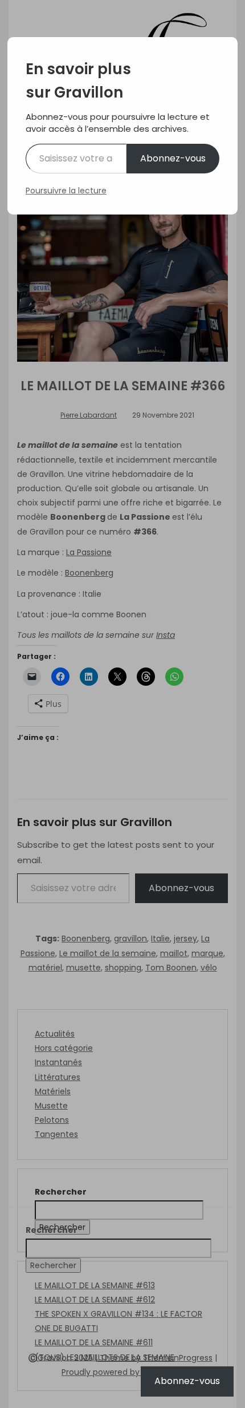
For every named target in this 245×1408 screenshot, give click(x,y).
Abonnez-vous (173, 158)
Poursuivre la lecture (66, 190)
